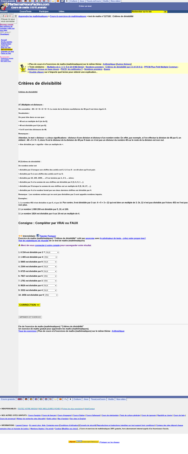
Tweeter (43, 236)
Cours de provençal (7, 419)
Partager (52, 236)
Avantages (5, 34)
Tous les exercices (27, 331)
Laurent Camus (22, 425)
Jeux (86, 399)
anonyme (90, 238)
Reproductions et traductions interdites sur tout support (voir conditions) (126, 425)
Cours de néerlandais (110, 415)
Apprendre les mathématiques (33, 16)
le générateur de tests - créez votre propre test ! (123, 238)
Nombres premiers (95, 67)
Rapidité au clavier (164, 415)
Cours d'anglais (34, 415)
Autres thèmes (124, 64)
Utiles (61, 11)
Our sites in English (78, 419)
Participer (44, 11)
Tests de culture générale (130, 415)
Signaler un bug (7, 51)
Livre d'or (5, 46)
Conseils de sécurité (88, 425)
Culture (77, 399)
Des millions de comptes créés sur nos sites (7, 27)
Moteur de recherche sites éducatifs (31, 419)
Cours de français (49, 415)
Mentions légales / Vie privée (42, 429)
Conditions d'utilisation (69, 425)
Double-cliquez (36, 72)
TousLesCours (98, 399)
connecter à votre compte (47, 245)
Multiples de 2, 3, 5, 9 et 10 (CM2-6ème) (65, 67)
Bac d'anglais (63, 419)
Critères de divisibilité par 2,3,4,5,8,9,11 (124, 67)
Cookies (58, 429)
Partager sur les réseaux (109, 442)
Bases (107, 69)
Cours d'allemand (93, 415)
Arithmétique (109, 64)
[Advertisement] (103, 38)
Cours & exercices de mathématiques (68, 16)
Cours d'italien (79, 415)
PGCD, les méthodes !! (72, 69)
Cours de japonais (148, 415)
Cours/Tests (25, 11)
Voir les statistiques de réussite (33, 241)
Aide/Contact (6, 44)
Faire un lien (6, 53)
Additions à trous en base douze (43, 69)
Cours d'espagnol (65, 415)
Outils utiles (51, 419)
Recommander (7, 49)
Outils (111, 399)
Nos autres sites (6, 61)
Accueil (3, 11)
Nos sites (121, 399)
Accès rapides (6, 42)
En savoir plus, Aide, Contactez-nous (44, 425)
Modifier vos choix (69, 429)
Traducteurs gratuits (7, 58)
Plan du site (5, 48)
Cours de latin (179, 415)
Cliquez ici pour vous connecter (8, 20)
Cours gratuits (8, 399)
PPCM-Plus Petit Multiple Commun (161, 67)
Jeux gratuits (5, 59)
